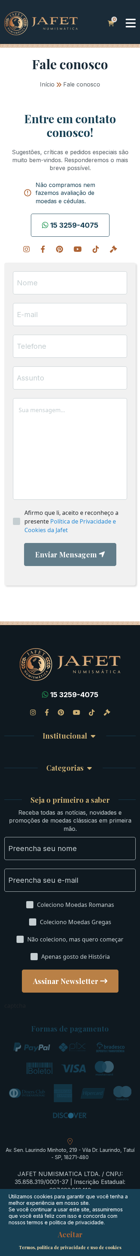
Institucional (65, 735)
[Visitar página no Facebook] (43, 249)
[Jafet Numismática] (41, 23)
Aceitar (70, 1234)
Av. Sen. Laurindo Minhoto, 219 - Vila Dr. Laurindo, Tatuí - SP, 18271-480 (70, 1153)
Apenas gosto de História (75, 957)
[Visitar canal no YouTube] (78, 249)
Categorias (65, 767)
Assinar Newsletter (65, 981)
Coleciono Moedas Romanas (75, 905)
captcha (15, 1006)
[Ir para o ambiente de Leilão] (113, 249)
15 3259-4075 (74, 225)
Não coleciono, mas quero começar (75, 939)
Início (47, 84)
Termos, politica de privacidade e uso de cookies (70, 1247)
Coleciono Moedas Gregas (75, 922)
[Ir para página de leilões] (107, 712)
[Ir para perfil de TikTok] (96, 249)
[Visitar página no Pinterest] (59, 249)
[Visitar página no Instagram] (26, 249)
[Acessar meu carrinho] (111, 23)
